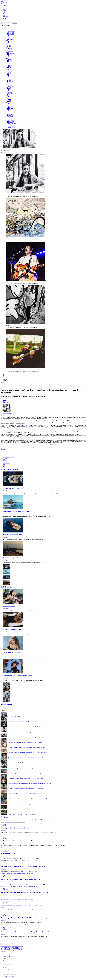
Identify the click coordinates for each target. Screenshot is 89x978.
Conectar (5, 13)
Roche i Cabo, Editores (8, 956)
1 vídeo (3, 415)
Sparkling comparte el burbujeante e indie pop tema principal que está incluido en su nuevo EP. (27, 798)
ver (57, 493)
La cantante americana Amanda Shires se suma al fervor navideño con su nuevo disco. (25, 721)
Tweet (4, 400)
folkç (4, 459)
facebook (5, 398)
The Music (3, 2)
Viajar (4, 11)
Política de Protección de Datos (9, 962)
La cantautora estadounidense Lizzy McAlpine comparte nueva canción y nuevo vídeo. (26, 788)
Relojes (4, 824)
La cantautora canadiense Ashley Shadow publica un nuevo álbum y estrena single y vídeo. (26, 747)
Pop (4, 849)
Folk (6, 2)
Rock (4, 888)
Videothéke (10, 114)
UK (4, 464)
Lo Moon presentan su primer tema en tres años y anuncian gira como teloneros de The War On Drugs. (29, 768)
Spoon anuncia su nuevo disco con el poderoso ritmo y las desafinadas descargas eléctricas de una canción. (30, 783)
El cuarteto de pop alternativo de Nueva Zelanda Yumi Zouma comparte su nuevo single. (26, 737)
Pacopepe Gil (3, 856)
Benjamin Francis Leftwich (22, 425)
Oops (4, 19)
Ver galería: (7, 413)
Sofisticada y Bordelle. (9, 606)
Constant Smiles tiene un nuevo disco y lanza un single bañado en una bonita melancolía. (26, 804)
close (2, 27)
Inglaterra (5, 461)
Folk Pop (5, 458)
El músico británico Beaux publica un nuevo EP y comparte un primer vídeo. (23, 732)
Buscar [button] (14, 23)
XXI (4, 465)
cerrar (2, 152)
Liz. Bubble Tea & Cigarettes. (14, 716)
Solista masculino (6, 463)
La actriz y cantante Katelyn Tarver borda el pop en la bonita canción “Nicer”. (24, 726)
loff (2, 1)
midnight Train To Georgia (10, 21)
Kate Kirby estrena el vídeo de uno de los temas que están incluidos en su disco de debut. (26, 793)
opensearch (3, 21)
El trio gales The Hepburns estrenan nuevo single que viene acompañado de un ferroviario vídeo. (28, 752)
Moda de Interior (6, 587)
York (4, 466)
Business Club (6, 17)
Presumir (5, 8)
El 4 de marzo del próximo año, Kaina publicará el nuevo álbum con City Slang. (24, 773)
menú (2, 3)
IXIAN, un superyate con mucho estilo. (13, 488)
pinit (4, 401)
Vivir (4, 12)
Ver (4, 15)
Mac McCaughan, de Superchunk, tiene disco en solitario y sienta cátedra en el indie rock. (24, 892)
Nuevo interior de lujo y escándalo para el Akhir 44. (17, 511)
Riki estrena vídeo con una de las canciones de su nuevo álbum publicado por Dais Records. (27, 742)
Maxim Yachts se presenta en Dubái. (12, 534)
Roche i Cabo (9, 958)
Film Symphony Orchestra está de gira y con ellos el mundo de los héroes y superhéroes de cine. (26, 840)
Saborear (5, 9)
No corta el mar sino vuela (9, 469)
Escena (4, 837)
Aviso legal (6, 967)
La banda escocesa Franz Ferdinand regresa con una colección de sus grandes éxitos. (25, 762)
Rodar (4, 10)
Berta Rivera (5, 490)
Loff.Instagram (6, 704)
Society (4, 18)
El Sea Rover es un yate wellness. (12, 558)
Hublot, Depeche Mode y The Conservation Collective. (15, 828)
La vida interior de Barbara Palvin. (12, 652)
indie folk (5, 460)
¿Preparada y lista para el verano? (12, 629)
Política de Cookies (7, 964)
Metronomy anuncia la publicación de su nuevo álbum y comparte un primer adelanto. (25, 778)
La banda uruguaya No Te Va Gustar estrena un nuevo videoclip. (21, 809)
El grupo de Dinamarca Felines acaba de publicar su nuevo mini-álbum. (22, 814)
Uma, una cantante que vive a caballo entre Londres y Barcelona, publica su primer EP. (26, 757)
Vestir (4, 5)
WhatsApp (5, 402)
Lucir (4, 6)
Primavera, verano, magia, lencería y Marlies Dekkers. (17, 675)
